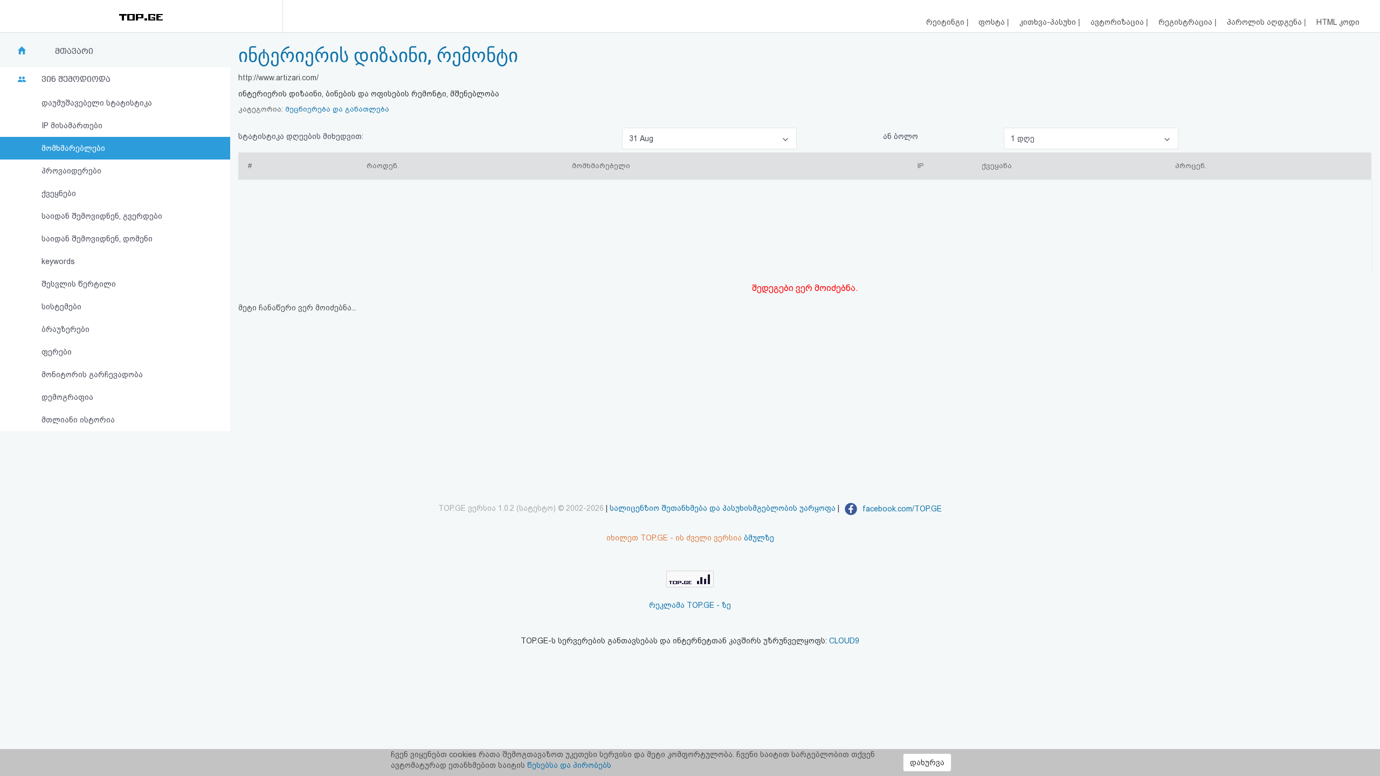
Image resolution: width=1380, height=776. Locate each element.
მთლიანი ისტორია (78, 419)
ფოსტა (992, 22)
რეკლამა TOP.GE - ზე (690, 605)
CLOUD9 (844, 640)
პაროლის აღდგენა (1265, 22)
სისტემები (61, 306)
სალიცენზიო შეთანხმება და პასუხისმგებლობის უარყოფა (723, 508)
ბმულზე (759, 538)
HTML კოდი (1338, 22)
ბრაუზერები (65, 329)
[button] (709, 138)
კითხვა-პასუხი (1048, 22)
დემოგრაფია (67, 397)
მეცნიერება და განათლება (337, 109)
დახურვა (927, 762)
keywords (58, 261)
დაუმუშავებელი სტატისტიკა (97, 103)
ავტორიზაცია (1118, 22)
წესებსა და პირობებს (569, 765)
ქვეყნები (59, 193)
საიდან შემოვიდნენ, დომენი (97, 238)
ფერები (57, 352)
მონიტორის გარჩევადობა (92, 374)
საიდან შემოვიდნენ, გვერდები (102, 216)
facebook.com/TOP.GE (901, 508)
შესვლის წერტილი (79, 284)
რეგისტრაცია (1186, 22)
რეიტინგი (946, 22)
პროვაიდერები (71, 171)
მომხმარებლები (73, 148)
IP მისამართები (72, 125)
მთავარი (74, 51)
